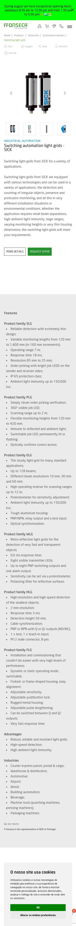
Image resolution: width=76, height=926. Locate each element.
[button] (11, 93)
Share (44, 46)
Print (10, 46)
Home (7, 35)
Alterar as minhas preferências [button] (38, 915)
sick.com (12, 53)
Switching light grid (14, 40)
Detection (33, 35)
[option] (40, 93)
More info (63, 46)
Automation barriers (54, 35)
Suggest (29, 46)
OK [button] (38, 907)
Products (19, 35)
